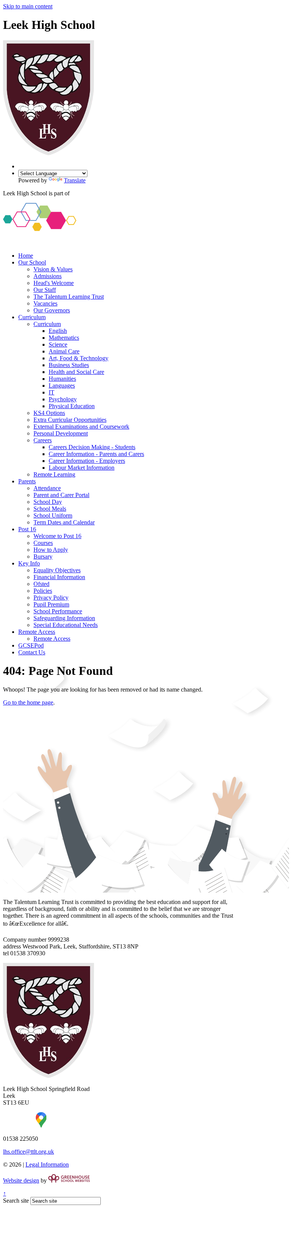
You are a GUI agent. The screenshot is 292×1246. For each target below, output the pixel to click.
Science (58, 344)
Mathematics (64, 337)
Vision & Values (53, 269)
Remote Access (36, 632)
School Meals (49, 508)
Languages (62, 385)
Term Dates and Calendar (64, 522)
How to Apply (50, 549)
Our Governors (51, 310)
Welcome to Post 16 (57, 536)
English (58, 331)
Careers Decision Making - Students (92, 447)
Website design (21, 1180)
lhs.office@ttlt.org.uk (28, 1151)
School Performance (57, 611)
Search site (16, 1200)
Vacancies (45, 303)
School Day (47, 502)
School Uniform (52, 515)
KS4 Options (49, 413)
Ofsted (41, 584)
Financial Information (59, 577)
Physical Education (72, 406)
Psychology (63, 399)
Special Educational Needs (65, 625)
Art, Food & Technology (78, 358)
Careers (42, 440)
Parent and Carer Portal (61, 495)
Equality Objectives (57, 570)
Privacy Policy (50, 597)
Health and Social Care (76, 372)
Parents (27, 481)
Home (25, 255)
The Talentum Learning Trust (68, 296)
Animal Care (64, 351)
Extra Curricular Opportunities (69, 419)
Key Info (29, 563)
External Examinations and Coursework (81, 426)
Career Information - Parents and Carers (96, 454)
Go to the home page (28, 702)
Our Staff (44, 290)
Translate (75, 180)
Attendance (47, 488)
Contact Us (31, 652)
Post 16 (27, 529)
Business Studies (69, 365)
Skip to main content (27, 6)
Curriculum (32, 317)
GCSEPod (31, 645)
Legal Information (47, 1164)
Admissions (47, 276)
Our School (32, 262)
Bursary (42, 556)
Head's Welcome (53, 283)
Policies (42, 590)
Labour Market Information (81, 467)
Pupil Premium (51, 604)
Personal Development (60, 433)
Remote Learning (54, 474)
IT (51, 392)
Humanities (62, 378)
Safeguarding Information (64, 618)
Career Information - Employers (87, 461)
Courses (43, 543)
